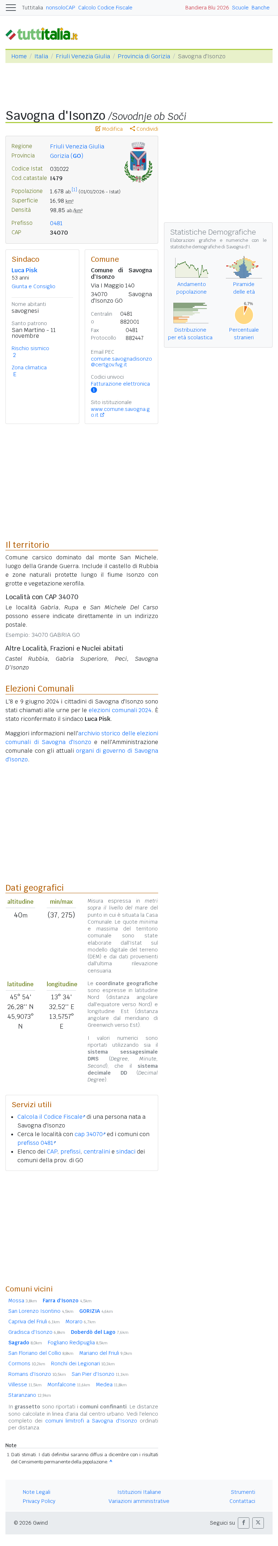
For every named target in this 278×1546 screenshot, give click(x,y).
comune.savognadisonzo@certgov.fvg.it (121, 362)
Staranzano (29, 1395)
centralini (97, 1151)
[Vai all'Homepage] (44, 33)
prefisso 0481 (35, 1143)
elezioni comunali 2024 (120, 710)
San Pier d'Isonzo (100, 1374)
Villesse (25, 1384)
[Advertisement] (81, 1227)
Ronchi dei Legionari (83, 1363)
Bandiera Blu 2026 (207, 7)
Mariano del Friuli (105, 1353)
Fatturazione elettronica (120, 386)
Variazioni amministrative (139, 1501)
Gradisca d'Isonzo (36, 1332)
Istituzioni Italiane (139, 1492)
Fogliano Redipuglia (78, 1342)
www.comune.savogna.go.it (120, 412)
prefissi (70, 1151)
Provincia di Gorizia (144, 56)
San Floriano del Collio (40, 1353)
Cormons (26, 1363)
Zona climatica (29, 367)
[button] (243, 1523)
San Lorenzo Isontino (40, 1311)
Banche (261, 7)
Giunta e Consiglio (33, 286)
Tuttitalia (32, 7)
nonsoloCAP (60, 7)
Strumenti (243, 1492)
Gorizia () (66, 156)
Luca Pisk (24, 270)
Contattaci (242, 1501)
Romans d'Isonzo (37, 1374)
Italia (41, 56)
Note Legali (36, 1492)
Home (19, 56)
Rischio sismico (30, 348)
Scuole (240, 7)
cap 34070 (89, 1134)
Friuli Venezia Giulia (83, 56)
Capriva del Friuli (34, 1321)
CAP (52, 1151)
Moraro (81, 1321)
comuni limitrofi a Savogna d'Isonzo (91, 1420)
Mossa (22, 1300)
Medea (111, 1384)
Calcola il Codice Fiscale (50, 1117)
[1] (74, 190)
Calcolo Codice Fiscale (105, 7)
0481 (56, 223)
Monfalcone (68, 1384)
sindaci (125, 1151)
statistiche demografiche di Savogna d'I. (210, 247)
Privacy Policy (39, 1501)
